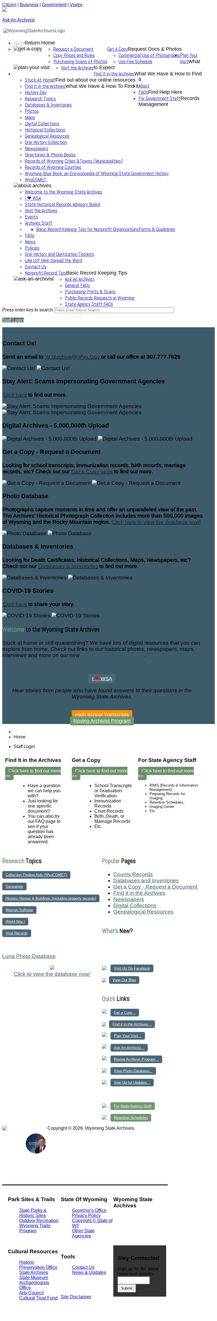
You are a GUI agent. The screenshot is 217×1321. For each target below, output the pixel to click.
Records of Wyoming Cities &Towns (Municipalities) (74, 161)
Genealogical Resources (47, 136)
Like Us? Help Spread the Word (53, 260)
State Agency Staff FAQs (89, 304)
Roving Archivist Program (102, 721)
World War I (15, 921)
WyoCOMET (35, 180)
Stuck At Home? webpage (112, 655)
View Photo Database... (133, 1071)
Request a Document (73, 49)
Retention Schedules (131, 1118)
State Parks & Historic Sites (33, 1213)
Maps (30, 117)
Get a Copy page (91, 471)
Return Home (40, 43)
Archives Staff (38, 223)
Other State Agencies (83, 1233)
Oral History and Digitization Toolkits (59, 254)
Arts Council (31, 1292)
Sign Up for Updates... (132, 1082)
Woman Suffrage (19, 910)
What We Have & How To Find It (102, 86)
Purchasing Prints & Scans (90, 291)
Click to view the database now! (52, 974)
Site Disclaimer (76, 1296)
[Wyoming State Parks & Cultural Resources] (13, 1153)
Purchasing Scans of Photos (80, 61)
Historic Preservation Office (38, 1265)
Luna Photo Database (29, 956)
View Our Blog (124, 980)
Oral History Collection (46, 142)
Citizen (9, 4)
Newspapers (36, 148)
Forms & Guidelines (157, 229)
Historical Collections (45, 130)
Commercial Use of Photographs (149, 55)
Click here (14, 395)
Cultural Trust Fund (38, 1297)
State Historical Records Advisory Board (62, 204)
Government (54, 4)
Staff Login (13, 320)
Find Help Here (165, 92)
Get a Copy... (125, 1012)
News (30, 242)
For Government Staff (159, 98)
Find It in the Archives (114, 74)
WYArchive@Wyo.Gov (72, 357)
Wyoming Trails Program (34, 1228)
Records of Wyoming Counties (53, 167)
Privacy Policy (86, 1215)
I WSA (102, 678)
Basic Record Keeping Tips (96, 273)
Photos (32, 111)
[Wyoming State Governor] (36, 1152)
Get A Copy (117, 49)
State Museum (33, 1277)
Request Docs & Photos (155, 49)
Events (31, 217)
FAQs (29, 235)
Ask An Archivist (80, 279)
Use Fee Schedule (135, 61)
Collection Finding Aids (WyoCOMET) (36, 875)
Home (19, 43)
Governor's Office (89, 1210)
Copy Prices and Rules (74, 55)
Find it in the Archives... (131, 1024)
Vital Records (17, 933)
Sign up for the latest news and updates (138, 1271)
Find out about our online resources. (96, 80)
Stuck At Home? (40, 80)
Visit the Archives (77, 68)
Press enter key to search (27, 309)
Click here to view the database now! (155, 522)
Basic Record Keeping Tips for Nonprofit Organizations (87, 229)
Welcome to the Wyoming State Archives (63, 192)
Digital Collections (42, 123)
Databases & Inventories (48, 105)
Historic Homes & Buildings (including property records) (51, 898)
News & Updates (89, 1272)
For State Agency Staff (132, 1106)
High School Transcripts (102, 714)
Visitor (76, 4)
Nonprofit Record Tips (45, 273)
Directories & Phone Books (50, 155)
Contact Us (35, 267)
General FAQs (77, 285)
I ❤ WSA (33, 198)
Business (29, 4)
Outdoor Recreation (38, 1220)
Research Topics (40, 98)
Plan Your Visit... (128, 1036)
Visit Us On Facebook (132, 968)
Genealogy (14, 886)
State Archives (33, 1272)
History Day (36, 92)
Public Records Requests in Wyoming (99, 298)
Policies (32, 248)
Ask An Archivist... (129, 1048)
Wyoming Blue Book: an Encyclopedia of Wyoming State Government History (97, 173)
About (143, 86)
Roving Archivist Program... (136, 1059)
